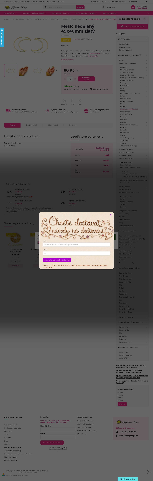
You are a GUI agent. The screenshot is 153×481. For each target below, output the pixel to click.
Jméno (45, 241)
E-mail (45, 250)
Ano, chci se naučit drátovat (57, 260)
